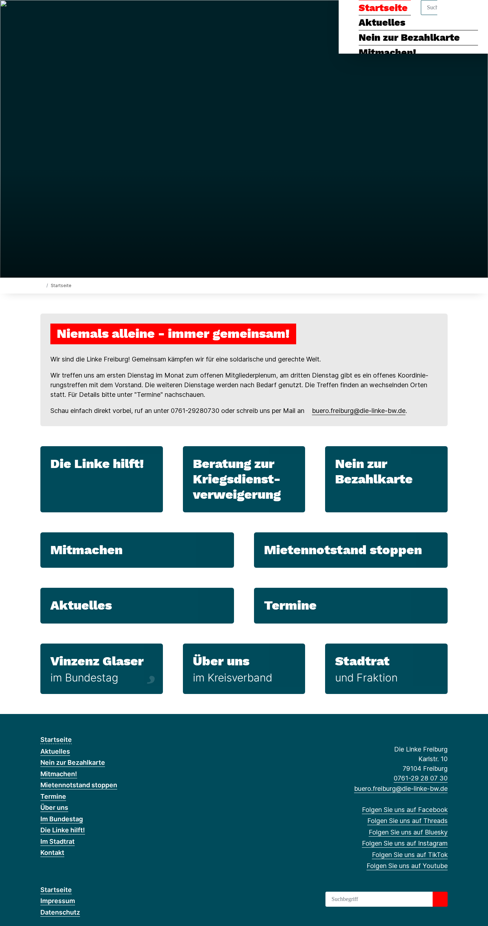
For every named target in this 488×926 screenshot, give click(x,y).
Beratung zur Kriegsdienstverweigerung (237, 479)
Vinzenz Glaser (97, 661)
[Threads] (56, 15)
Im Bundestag (61, 819)
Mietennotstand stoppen (343, 549)
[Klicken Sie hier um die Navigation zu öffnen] (473, 15)
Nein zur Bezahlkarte (409, 37)
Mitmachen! (387, 52)
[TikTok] (91, 15)
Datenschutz (60, 912)
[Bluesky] (67, 15)
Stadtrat (362, 661)
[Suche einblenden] (452, 15)
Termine (290, 605)
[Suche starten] (440, 899)
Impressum (57, 901)
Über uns (221, 661)
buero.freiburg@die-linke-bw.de (358, 410)
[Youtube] (102, 15)
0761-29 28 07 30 (421, 778)
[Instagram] (79, 15)
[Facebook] (44, 15)
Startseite (56, 739)
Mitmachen (86, 549)
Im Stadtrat (57, 841)
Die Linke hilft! (97, 463)
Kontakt (52, 852)
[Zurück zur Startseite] (42, 285)
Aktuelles (81, 605)
